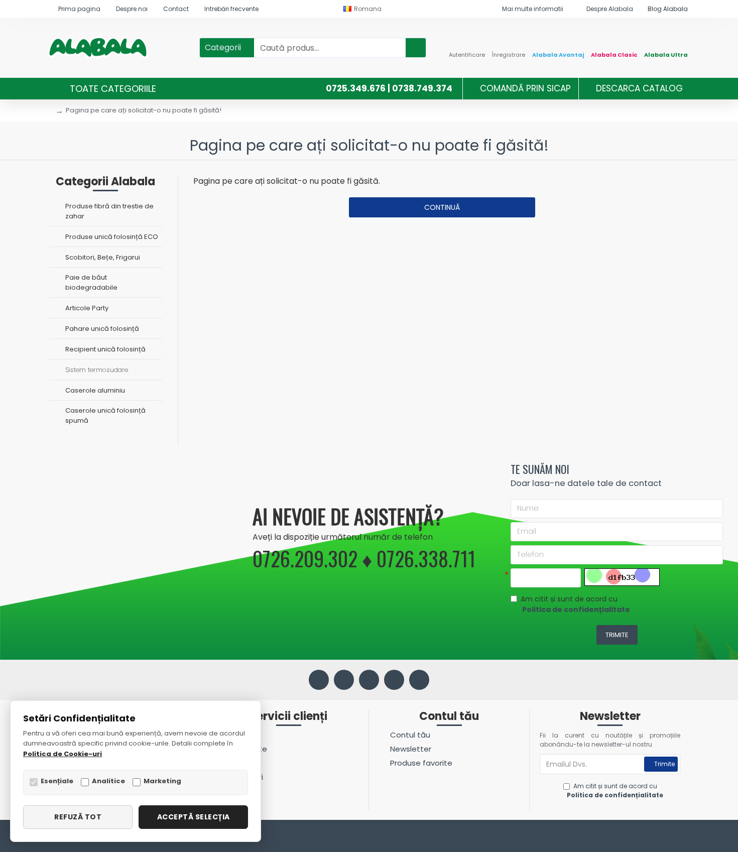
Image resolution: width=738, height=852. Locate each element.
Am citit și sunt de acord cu (575, 604)
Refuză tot (77, 817)
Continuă (442, 207)
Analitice (108, 781)
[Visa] (665, 837)
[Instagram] (344, 680)
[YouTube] (394, 680)
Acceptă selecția (193, 817)
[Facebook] (319, 680)
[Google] (419, 680)
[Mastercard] (684, 837)
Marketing (162, 781)
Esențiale (57, 781)
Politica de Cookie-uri (62, 754)
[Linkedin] (369, 680)
